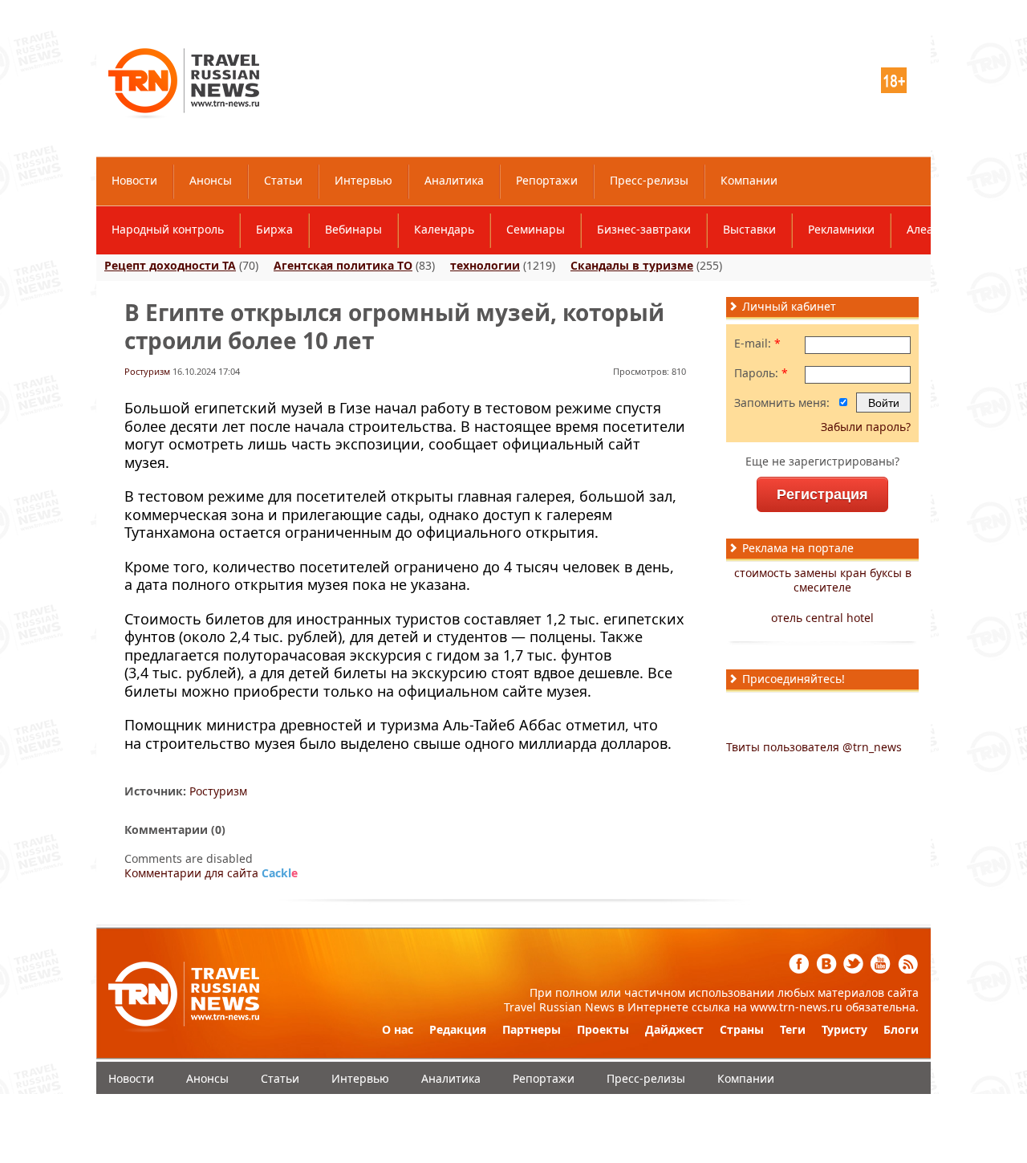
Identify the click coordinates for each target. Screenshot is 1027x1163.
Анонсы (210, 180)
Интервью (363, 180)
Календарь (444, 229)
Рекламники (841, 229)
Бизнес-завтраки (644, 229)
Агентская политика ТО (343, 265)
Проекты (603, 1029)
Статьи (283, 180)
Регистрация (822, 494)
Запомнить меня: (782, 403)
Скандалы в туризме (631, 265)
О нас (397, 1029)
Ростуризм (147, 371)
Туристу (844, 1029)
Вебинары (353, 229)
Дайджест (674, 1029)
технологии (485, 265)
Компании (749, 180)
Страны (742, 1029)
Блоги (901, 1029)
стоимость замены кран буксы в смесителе (822, 580)
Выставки (749, 229)
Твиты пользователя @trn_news (814, 746)
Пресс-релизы (649, 180)
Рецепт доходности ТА (170, 265)
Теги (793, 1029)
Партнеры (531, 1029)
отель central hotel (822, 617)
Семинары (535, 229)
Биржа (274, 229)
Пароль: (761, 373)
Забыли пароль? (866, 426)
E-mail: (757, 343)
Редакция (457, 1029)
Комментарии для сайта (211, 872)
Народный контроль (168, 229)
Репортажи (547, 180)
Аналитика (454, 180)
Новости (134, 180)
